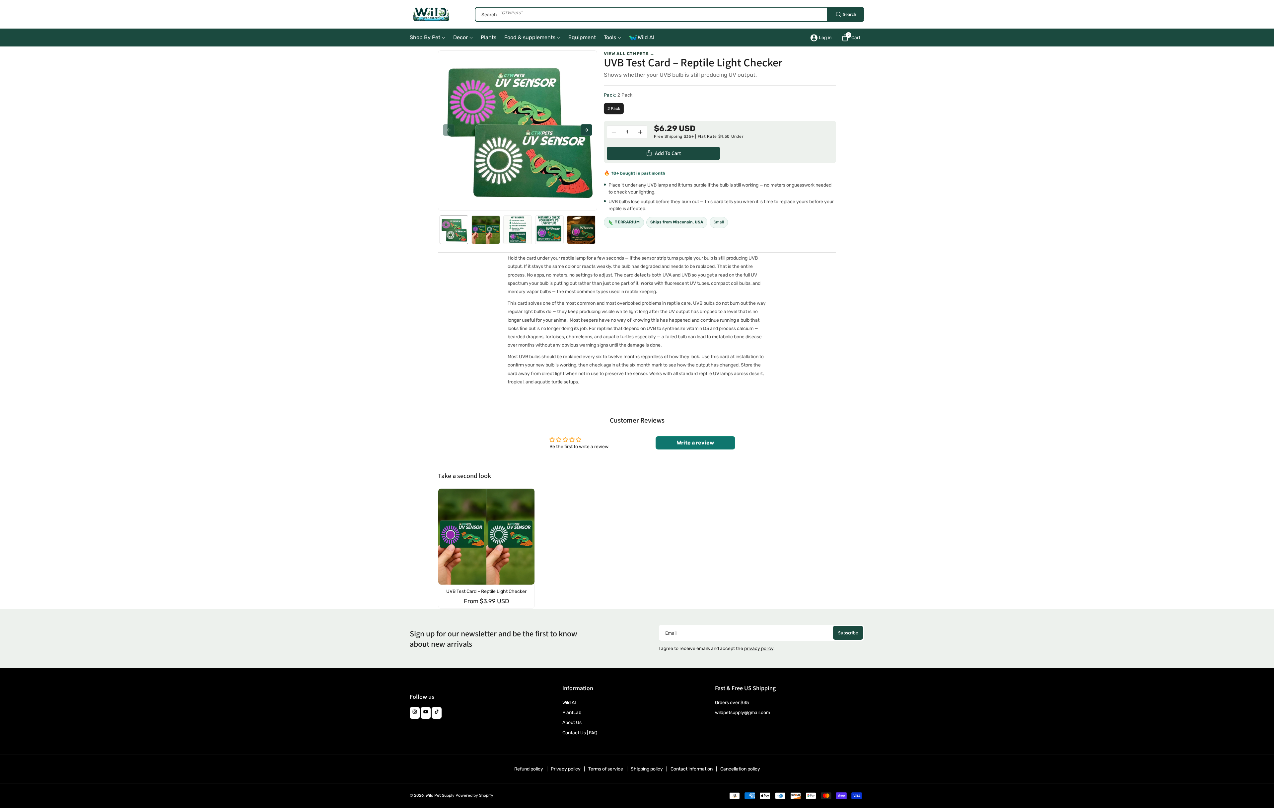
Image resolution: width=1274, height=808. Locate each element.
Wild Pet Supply (440, 795)
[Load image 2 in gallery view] (485, 229)
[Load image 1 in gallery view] (454, 229)
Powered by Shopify (474, 795)
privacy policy (758, 648)
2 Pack (613, 108)
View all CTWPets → (629, 53)
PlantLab (571, 712)
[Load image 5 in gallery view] (549, 229)
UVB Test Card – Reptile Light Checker (486, 592)
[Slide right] (586, 130)
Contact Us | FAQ (579, 733)
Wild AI (569, 702)
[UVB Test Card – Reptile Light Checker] (486, 537)
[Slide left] (449, 130)
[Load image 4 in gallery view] (517, 229)
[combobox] (669, 14)
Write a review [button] (695, 443)
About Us (572, 722)
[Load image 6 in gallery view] (581, 229)
